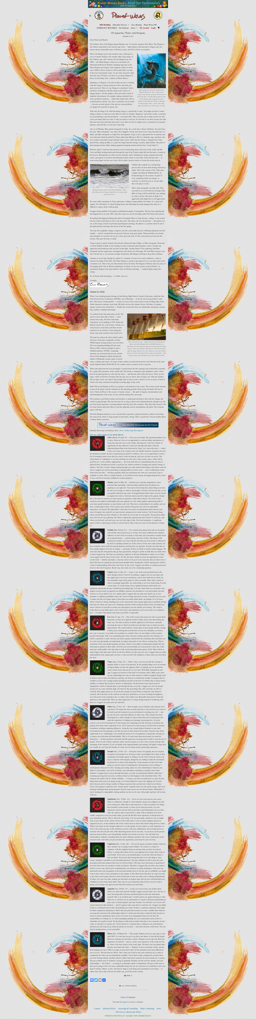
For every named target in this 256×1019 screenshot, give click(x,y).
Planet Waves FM (150, 25)
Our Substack (124, 28)
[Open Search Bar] (90, 15)
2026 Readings (105, 24)
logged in (125, 1002)
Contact (97, 1008)
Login (153, 28)
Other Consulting (147, 1008)
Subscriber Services (120, 25)
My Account (144, 28)
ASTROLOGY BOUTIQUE (106, 28)
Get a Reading (136, 25)
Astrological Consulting (128, 1008)
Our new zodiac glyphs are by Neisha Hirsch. (107, 434)
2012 (122, 986)
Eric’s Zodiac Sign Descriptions (131, 430)
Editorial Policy (109, 1008)
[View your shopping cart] (159, 27)
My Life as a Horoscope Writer (128, 1012)
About (133, 28)
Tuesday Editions (131, 986)
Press (159, 1008)
